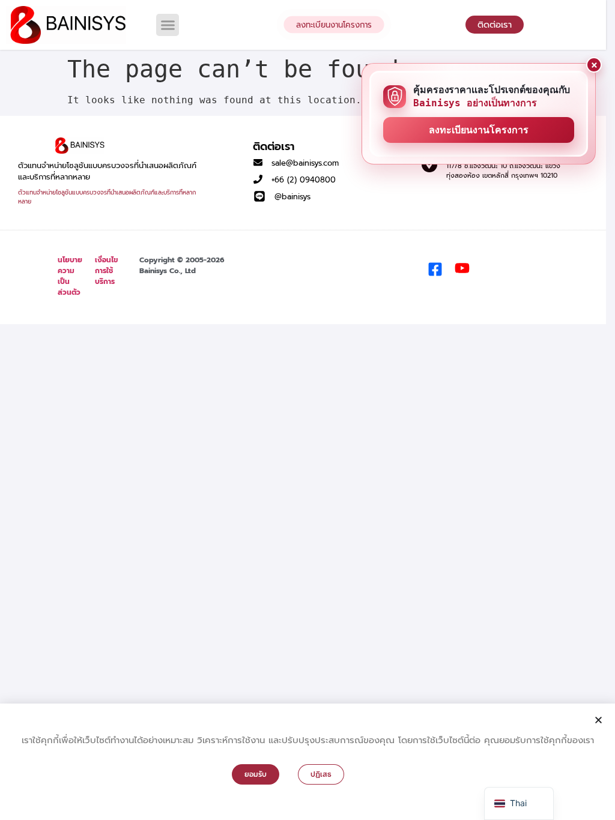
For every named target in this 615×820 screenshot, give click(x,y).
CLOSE (594, 65)
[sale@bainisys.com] (257, 162)
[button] (167, 25)
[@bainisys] (259, 196)
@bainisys (292, 196)
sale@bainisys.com (305, 163)
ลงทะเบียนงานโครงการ (479, 130)
